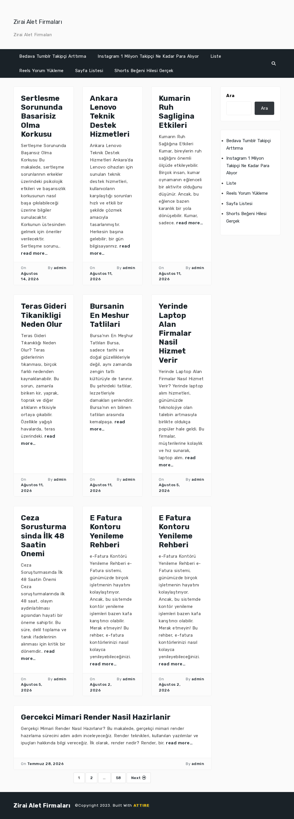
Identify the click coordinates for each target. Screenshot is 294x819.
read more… (34, 253)
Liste (215, 56)
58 (118, 778)
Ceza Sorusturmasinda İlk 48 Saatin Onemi (43, 535)
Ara (230, 95)
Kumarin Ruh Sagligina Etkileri (176, 112)
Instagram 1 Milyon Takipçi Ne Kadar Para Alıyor (148, 56)
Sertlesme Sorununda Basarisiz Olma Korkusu (42, 116)
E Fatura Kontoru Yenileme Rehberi (106, 531)
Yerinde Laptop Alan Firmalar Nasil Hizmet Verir (175, 333)
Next (136, 778)
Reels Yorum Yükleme (41, 70)
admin (60, 268)
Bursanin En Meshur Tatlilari (109, 315)
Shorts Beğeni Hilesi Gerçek (144, 70)
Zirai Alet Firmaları (37, 21)
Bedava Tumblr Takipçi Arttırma (52, 56)
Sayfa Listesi (89, 70)
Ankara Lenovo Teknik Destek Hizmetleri (109, 116)
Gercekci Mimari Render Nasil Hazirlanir (96, 717)
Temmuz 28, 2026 (45, 764)
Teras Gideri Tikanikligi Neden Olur (43, 315)
